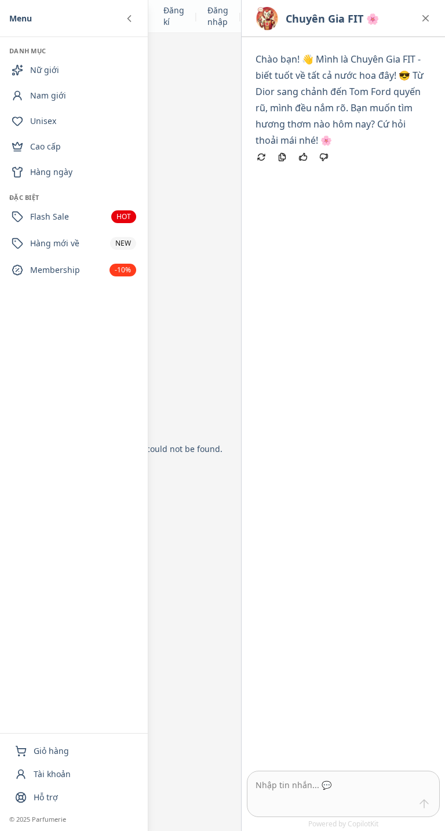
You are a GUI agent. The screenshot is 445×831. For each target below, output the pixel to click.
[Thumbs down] (324, 157)
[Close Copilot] (425, 18)
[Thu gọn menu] (129, 18)
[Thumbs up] (303, 157)
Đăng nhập (217, 16)
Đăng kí (173, 16)
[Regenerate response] (261, 157)
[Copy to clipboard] (282, 157)
